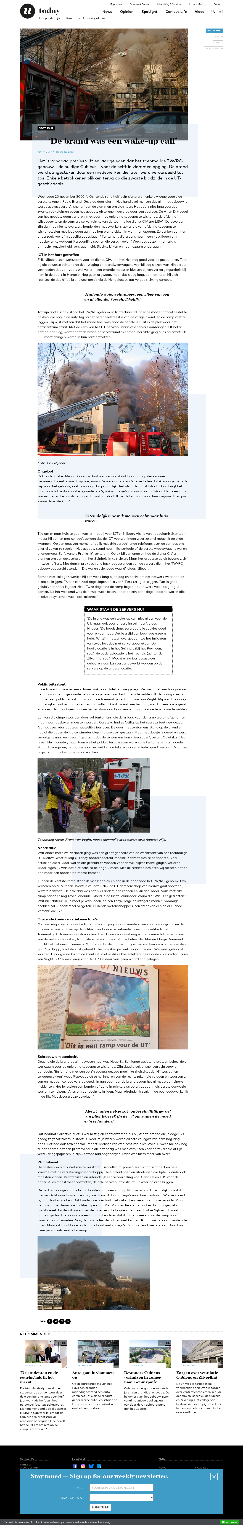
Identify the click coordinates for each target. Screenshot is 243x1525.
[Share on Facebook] (49, 1321)
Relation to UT (71, 1497)
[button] (214, 1476)
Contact (218, 4)
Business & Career (139, 4)
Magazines (116, 4)
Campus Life (176, 11)
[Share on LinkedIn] (68, 1321)
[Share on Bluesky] (56, 1321)
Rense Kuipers (64, 151)
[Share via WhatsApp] (62, 1321)
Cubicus (218, 42)
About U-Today (197, 4)
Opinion (126, 11)
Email (79, 1488)
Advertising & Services (169, 4)
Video (199, 11)
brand (219, 36)
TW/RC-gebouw (213, 48)
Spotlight (149, 11)
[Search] (221, 11)
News (107, 11)
